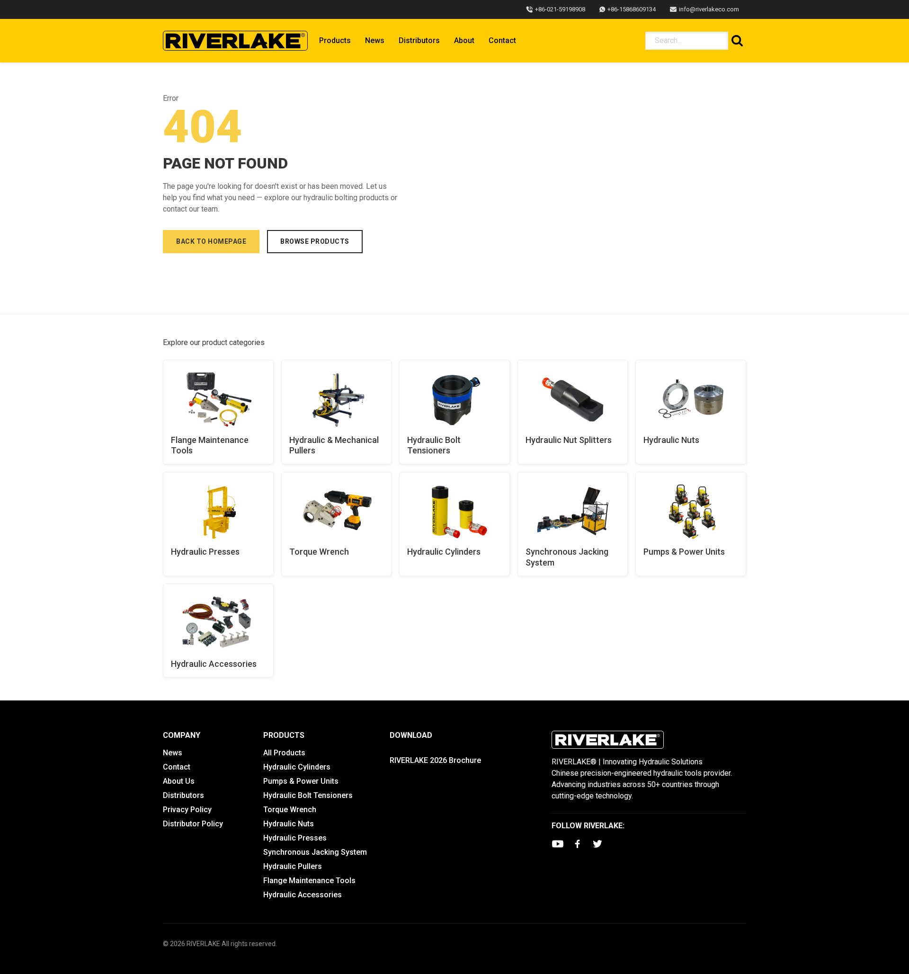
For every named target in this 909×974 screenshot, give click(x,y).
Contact (502, 40)
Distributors (419, 40)
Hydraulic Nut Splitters (569, 440)
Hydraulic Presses (205, 552)
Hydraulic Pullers (292, 866)
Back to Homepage (211, 241)
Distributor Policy (193, 823)
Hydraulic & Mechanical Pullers (334, 445)
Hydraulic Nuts (671, 440)
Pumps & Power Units (684, 552)
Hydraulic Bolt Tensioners (434, 445)
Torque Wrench (319, 552)
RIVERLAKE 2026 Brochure (435, 760)
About (464, 40)
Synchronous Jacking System (567, 557)
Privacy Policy (187, 809)
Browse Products (314, 241)
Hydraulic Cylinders (444, 552)
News (374, 40)
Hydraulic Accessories (214, 664)
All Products (284, 752)
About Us (179, 781)
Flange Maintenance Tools (210, 445)
